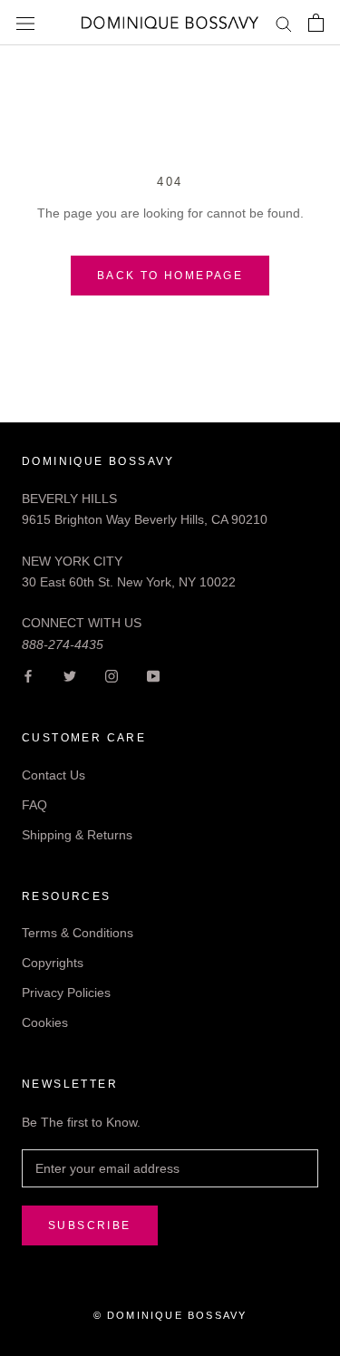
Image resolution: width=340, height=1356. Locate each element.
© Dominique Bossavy (170, 1315)
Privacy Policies (66, 992)
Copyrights (52, 962)
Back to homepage (170, 275)
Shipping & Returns (77, 835)
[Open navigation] (25, 22)
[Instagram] (111, 675)
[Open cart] (316, 23)
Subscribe (89, 1225)
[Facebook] (28, 675)
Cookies (45, 1022)
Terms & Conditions (77, 932)
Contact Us (53, 775)
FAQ (34, 805)
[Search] (284, 23)
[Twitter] (69, 675)
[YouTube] (153, 675)
